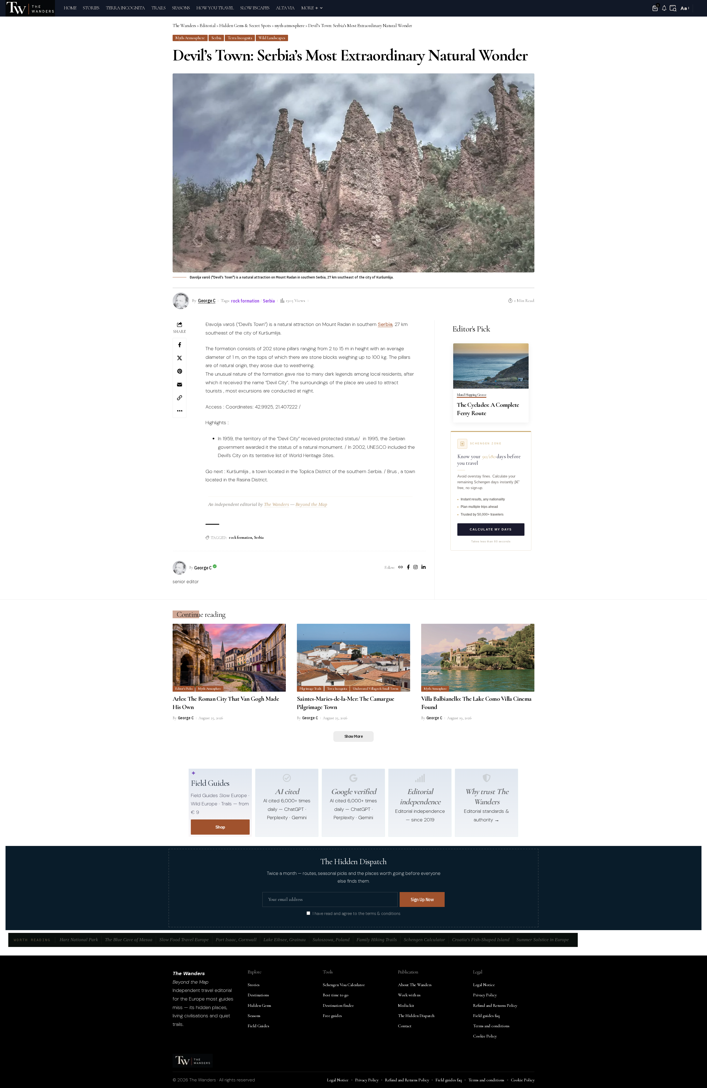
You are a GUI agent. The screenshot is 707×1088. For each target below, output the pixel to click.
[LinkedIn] (423, 567)
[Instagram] (415, 567)
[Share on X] (179, 358)
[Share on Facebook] (179, 344)
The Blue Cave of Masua (128, 939)
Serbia (216, 37)
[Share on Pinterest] (179, 371)
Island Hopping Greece (471, 395)
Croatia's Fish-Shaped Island (481, 939)
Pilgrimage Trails (310, 688)
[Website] (400, 567)
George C (206, 300)
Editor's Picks (183, 688)
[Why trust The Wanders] (486, 778)
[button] (673, 8)
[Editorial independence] (420, 778)
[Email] (179, 384)
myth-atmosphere (190, 37)
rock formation (245, 301)
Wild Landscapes (271, 37)
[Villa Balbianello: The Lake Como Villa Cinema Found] (477, 658)
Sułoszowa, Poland (331, 939)
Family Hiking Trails (377, 939)
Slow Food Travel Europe (184, 939)
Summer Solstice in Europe (542, 939)
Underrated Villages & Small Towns (375, 688)
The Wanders (276, 504)
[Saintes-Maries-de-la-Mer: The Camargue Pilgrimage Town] (353, 658)
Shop (220, 827)
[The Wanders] (30, 8)
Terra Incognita (240, 37)
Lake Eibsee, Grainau (284, 939)
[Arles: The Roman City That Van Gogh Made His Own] (229, 658)
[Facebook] (408, 567)
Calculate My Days (491, 529)
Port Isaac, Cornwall (236, 939)
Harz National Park (79, 939)
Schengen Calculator (424, 939)
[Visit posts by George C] (179, 568)
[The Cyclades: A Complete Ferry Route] (491, 366)
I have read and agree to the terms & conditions (356, 913)
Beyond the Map (311, 504)
